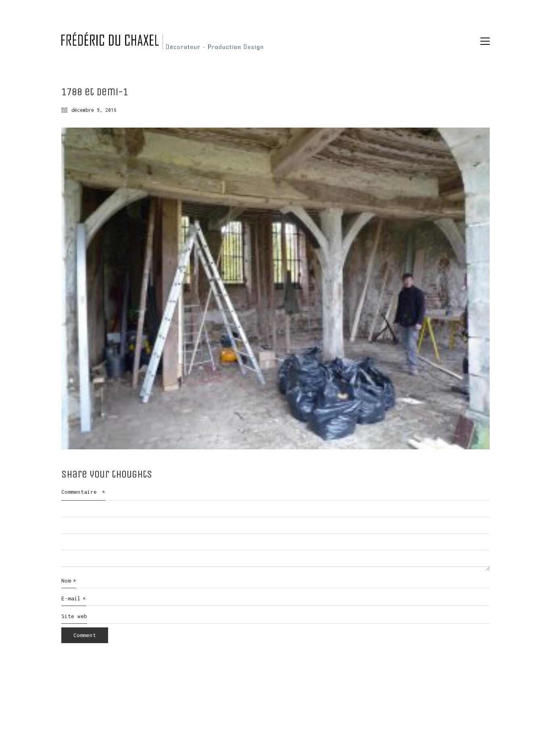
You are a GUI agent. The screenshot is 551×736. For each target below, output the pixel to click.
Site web (74, 616)
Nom (68, 580)
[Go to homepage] (162, 41)
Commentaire (83, 492)
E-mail (73, 598)
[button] (485, 41)
